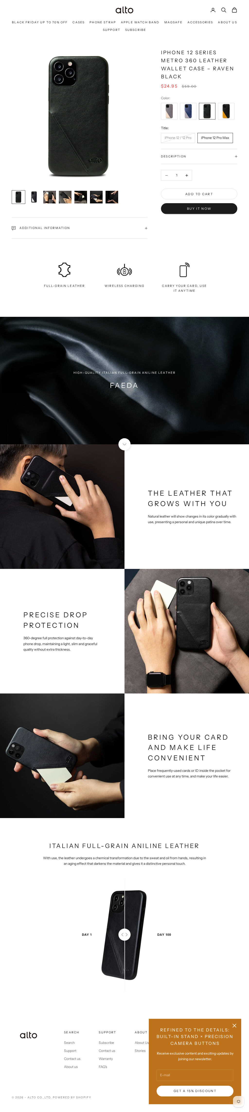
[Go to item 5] (81, 197)
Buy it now (199, 208)
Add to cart (199, 194)
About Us (227, 22)
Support (111, 30)
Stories (140, 1050)
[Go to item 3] (49, 197)
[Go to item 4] (65, 197)
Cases (78, 22)
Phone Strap (102, 22)
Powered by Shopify (72, 1097)
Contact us (72, 1059)
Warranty (106, 1059)
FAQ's (103, 1067)
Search (69, 1042)
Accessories (200, 22)
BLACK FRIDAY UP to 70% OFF (40, 22)
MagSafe (173, 22)
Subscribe (135, 30)
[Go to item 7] (112, 197)
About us (71, 1067)
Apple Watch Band (140, 22)
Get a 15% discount (195, 1091)
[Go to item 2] (34, 197)
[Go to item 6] (96, 197)
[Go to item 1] (18, 197)
